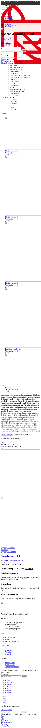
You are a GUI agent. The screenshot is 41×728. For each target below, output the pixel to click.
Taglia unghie (14, 93)
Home (3, 435)
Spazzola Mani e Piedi (17, 89)
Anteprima (4, 550)
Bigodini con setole (16, 67)
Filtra (24, 50)
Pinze (11, 109)
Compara (8, 650)
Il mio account (10, 637)
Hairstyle (8, 97)
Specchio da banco (16, 91)
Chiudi (3, 39)
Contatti (8, 654)
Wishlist (8, 652)
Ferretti (12, 107)
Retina (12, 87)
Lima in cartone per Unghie (19, 75)
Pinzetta (12, 83)
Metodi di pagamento (12, 641)
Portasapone (14, 85)
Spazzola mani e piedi (10, 556)
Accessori (8, 59)
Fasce (12, 105)
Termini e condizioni (12, 667)
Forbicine (13, 73)
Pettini (12, 79)
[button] (5, 726)
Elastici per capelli (11, 151)
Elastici (12, 103)
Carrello (8, 639)
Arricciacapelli (15, 61)
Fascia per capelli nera (13, 349)
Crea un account (6, 710)
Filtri (2, 442)
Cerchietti (13, 99)
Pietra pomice (14, 81)
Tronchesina (14, 95)
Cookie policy (10, 665)
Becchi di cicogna (16, 63)
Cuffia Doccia (14, 71)
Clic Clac (13, 101)
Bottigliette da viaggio (17, 69)
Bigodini (13, 65)
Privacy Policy (10, 663)
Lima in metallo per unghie (19, 77)
